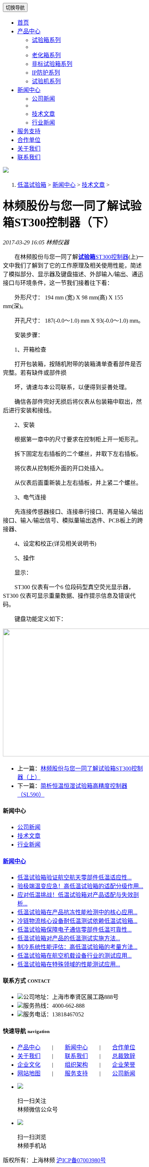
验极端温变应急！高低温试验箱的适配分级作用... (80, 886)
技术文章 (43, 114)
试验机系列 (46, 81)
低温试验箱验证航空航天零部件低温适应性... (74, 877)
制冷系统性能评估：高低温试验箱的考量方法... (77, 947)
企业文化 (29, 1065)
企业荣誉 (123, 1065)
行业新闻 (43, 122)
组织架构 (76, 1065)
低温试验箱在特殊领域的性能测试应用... (68, 964)
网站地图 (29, 1073)
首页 (23, 23)
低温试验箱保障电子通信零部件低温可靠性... (74, 930)
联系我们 (29, 157)
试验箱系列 (46, 40)
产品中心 (29, 31)
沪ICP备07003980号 (81, 1160)
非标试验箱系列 (52, 64)
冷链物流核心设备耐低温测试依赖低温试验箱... (77, 921)
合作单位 (29, 140)
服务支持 (29, 131)
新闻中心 (29, 90)
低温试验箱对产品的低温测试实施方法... (68, 938)
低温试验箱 (31, 185)
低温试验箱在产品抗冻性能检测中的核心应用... (77, 912)
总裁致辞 (123, 1056)
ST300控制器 (103, 257)
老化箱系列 (46, 55)
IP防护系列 (46, 73)
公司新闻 (43, 99)
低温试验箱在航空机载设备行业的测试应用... (74, 956)
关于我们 (29, 149)
